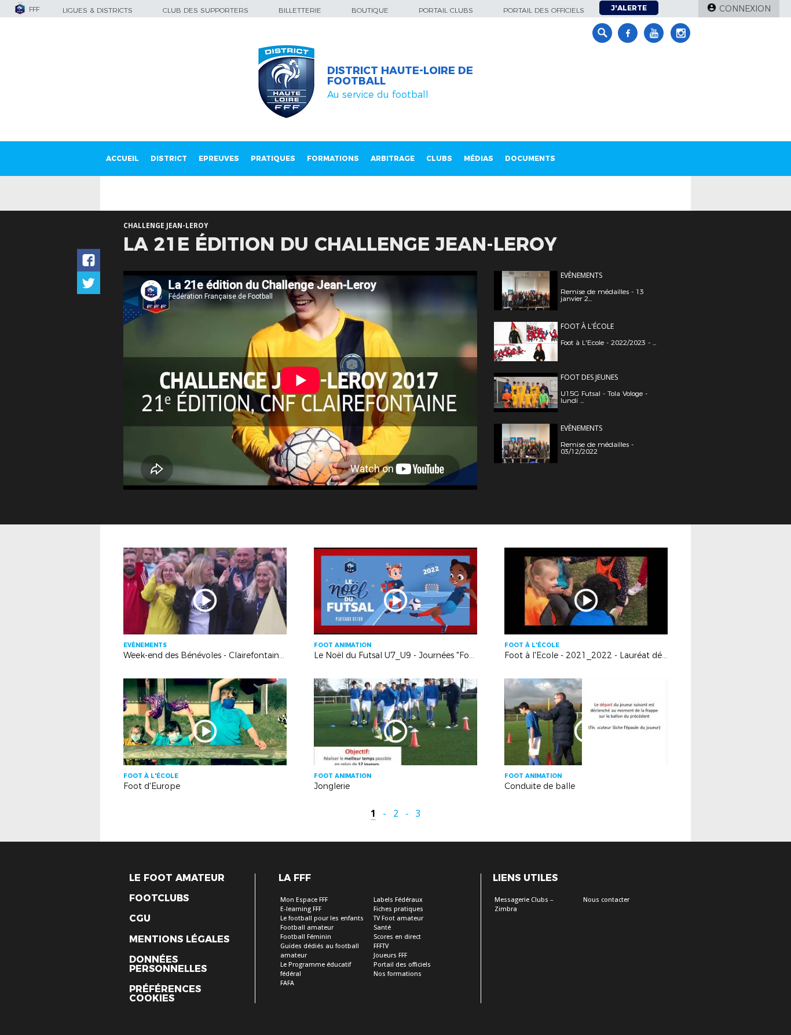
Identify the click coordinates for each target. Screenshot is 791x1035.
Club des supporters (205, 10)
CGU (140, 918)
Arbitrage (393, 158)
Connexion (745, 8)
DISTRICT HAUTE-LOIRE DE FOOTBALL (400, 75)
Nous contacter (606, 900)
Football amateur (307, 927)
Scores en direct (397, 937)
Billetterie (300, 10)
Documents (530, 158)
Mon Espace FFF (304, 900)
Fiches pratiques (398, 909)
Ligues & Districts (98, 10)
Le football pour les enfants (322, 918)
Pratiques (273, 158)
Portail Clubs (446, 10)
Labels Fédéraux (398, 900)
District (169, 158)
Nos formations (397, 974)
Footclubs (159, 898)
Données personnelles (168, 964)
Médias (478, 158)
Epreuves (219, 158)
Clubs (439, 158)
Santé (382, 927)
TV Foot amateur (398, 918)
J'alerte (629, 7)
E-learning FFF (300, 909)
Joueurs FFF (390, 955)
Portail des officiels (543, 10)
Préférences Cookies (165, 994)
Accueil (122, 158)
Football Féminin (305, 937)
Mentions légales (179, 939)
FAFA (287, 983)
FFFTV (381, 946)
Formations (333, 158)
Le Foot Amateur (177, 878)
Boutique (370, 10)
